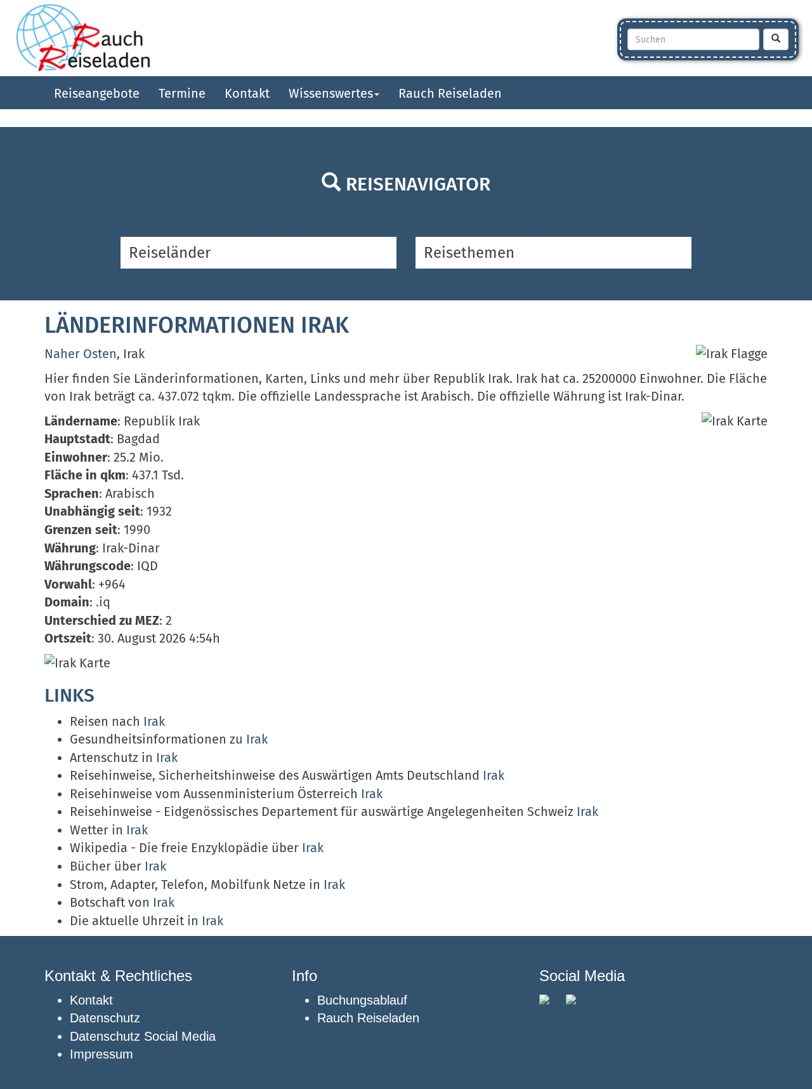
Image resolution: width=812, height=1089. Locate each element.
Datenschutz (105, 1018)
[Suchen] (776, 39)
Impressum (101, 1054)
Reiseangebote (97, 93)
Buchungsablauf (362, 1000)
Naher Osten (80, 353)
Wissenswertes (331, 93)
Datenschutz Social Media (143, 1036)
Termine (182, 93)
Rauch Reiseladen (450, 93)
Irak (154, 721)
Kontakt (247, 93)
